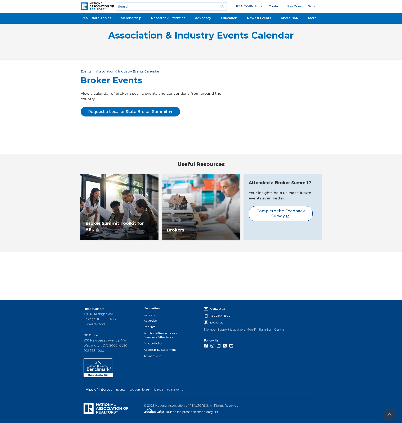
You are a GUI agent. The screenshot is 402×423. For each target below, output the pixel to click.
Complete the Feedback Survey (280, 213)
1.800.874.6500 (220, 315)
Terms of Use (152, 356)
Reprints (149, 327)
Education (229, 18)
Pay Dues (294, 6)
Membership (131, 18)
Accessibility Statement (160, 349)
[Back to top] (389, 414)
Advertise (150, 320)
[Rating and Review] (98, 376)
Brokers (175, 230)
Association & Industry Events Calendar (201, 35)
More (312, 18)
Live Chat (216, 322)
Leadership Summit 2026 (146, 389)
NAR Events (175, 389)
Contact (275, 6)
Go (222, 6)
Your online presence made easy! (191, 412)
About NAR (289, 18)
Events (86, 71)
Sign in (313, 6)
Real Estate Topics (96, 18)
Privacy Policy (153, 343)
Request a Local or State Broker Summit (128, 111)
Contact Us (217, 308)
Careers (149, 314)
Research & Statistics (168, 18)
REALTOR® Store (249, 6)
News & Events (259, 18)
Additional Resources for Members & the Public (160, 335)
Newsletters (152, 308)
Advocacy (203, 18)
